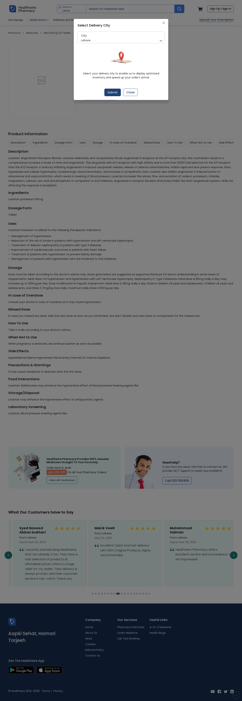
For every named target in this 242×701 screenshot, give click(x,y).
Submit (113, 92)
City (84, 35)
